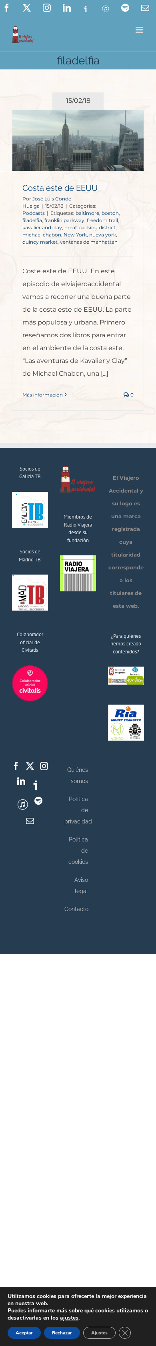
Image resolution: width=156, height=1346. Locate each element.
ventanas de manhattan (89, 242)
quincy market (40, 242)
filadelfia (32, 220)
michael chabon (41, 235)
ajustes (69, 1318)
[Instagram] (44, 766)
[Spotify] (38, 801)
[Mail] (30, 821)
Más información (42, 395)
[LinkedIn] (21, 781)
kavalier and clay (42, 227)
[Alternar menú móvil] (140, 30)
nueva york (102, 235)
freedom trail (102, 220)
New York (75, 235)
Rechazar (62, 1333)
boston (110, 213)
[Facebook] (16, 766)
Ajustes (99, 1333)
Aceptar (24, 1333)
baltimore (87, 213)
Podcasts (33, 213)
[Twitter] (30, 766)
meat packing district (90, 227)
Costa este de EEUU (60, 188)
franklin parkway (64, 220)
